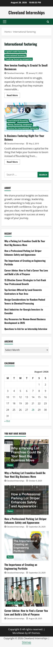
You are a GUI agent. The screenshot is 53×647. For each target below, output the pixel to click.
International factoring (15, 55)
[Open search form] (48, 22)
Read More (13, 96)
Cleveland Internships (26, 12)
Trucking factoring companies (18, 59)
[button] (4, 22)
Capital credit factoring (15, 51)
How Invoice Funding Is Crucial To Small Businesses (26, 67)
